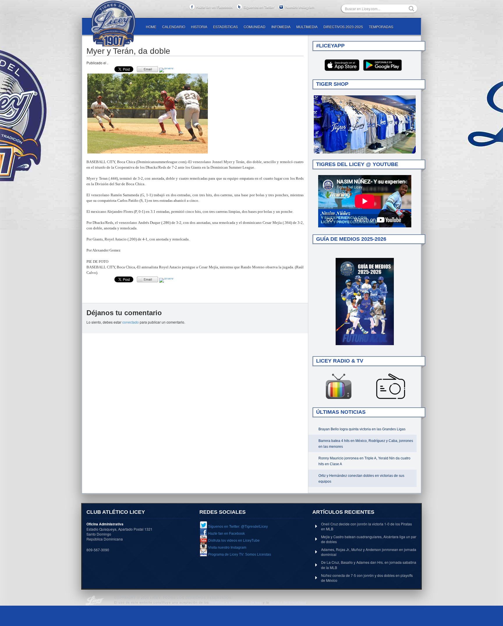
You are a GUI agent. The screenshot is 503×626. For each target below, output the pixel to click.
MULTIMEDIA (307, 26)
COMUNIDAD (254, 26)
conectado (130, 322)
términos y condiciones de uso (236, 602)
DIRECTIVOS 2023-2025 (343, 26)
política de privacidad (288, 602)
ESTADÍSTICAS (225, 26)
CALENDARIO (173, 26)
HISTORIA (199, 26)
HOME (151, 26)
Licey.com (113, 24)
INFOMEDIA (281, 26)
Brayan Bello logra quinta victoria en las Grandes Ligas (361, 429)
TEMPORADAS (381, 26)
